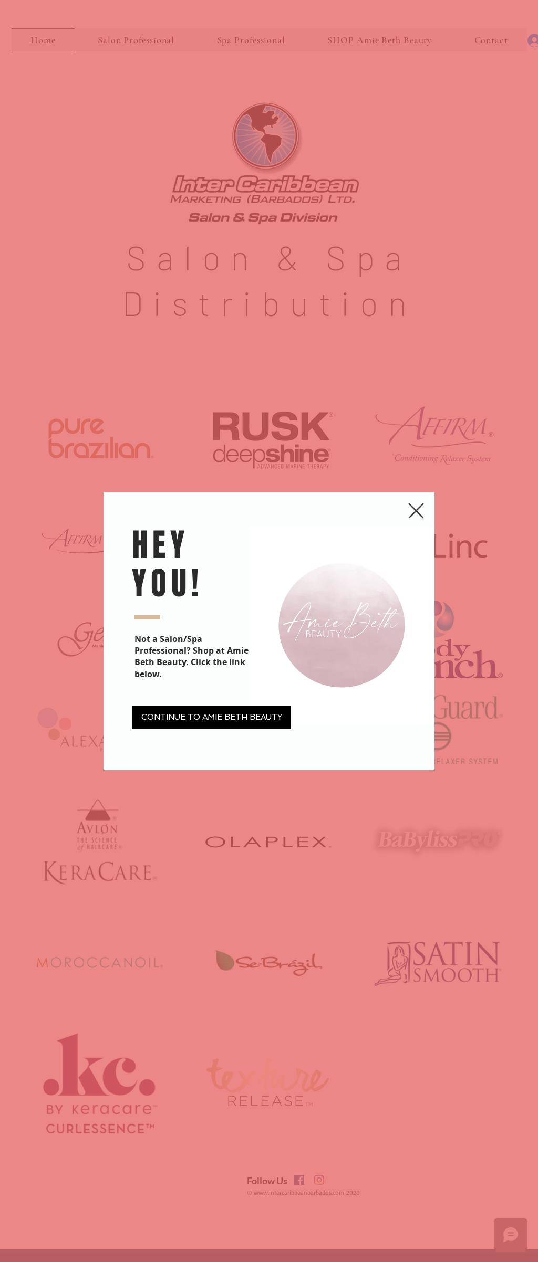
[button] (416, 511)
